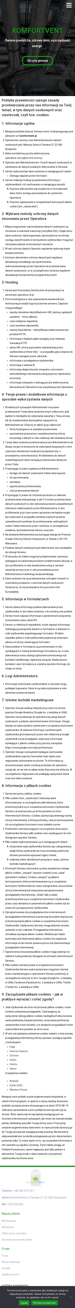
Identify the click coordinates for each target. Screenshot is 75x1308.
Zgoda (24, 1302)
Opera (13, 1068)
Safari (13, 1060)
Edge (12, 1046)
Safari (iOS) (16, 1085)
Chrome (14, 1055)
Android (14, 1081)
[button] (69, 5)
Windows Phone (18, 1089)
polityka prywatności (15, 1285)
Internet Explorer (19, 1051)
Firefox (13, 1064)
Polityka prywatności (44, 1302)
